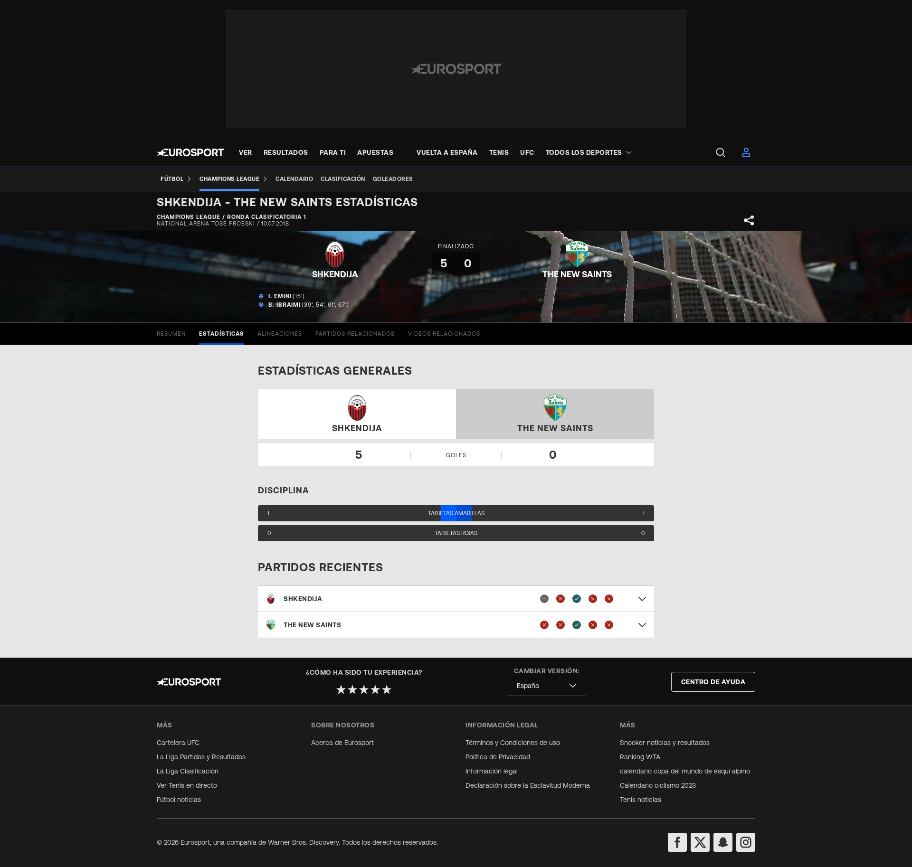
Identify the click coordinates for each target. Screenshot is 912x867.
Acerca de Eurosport (342, 742)
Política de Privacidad (498, 757)
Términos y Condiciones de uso (513, 742)
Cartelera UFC (178, 742)
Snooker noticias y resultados (665, 742)
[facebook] (677, 842)
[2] (352, 689)
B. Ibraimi (284, 305)
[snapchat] (722, 842)
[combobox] (546, 686)
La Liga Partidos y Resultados (201, 757)
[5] (386, 689)
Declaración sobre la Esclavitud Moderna (528, 785)
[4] (375, 689)
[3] (364, 689)
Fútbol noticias (179, 799)
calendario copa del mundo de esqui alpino (685, 771)
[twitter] (700, 842)
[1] (341, 689)
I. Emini (280, 296)
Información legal (492, 771)
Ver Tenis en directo (187, 785)
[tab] (171, 334)
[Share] (749, 220)
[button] (456, 598)
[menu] (721, 152)
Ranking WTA (640, 757)
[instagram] (745, 842)
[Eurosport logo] (190, 152)
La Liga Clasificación (187, 771)
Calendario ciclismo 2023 (658, 785)
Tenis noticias (640, 799)
